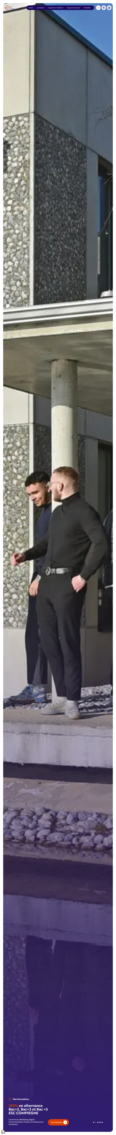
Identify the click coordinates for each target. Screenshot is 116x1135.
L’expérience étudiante (55, 8)
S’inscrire (59, 1122)
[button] (93, 1122)
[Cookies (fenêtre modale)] (3, 1132)
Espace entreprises (73, 8)
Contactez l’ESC (98, 7)
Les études (40, 8)
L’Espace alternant (109, 7)
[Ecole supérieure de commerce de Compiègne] (14, 7)
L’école (30, 8)
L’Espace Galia (104, 7)
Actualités (87, 8)
